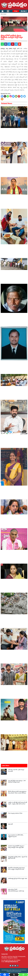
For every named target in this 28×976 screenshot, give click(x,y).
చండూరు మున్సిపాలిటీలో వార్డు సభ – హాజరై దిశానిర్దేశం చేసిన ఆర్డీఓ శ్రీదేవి (16, 846)
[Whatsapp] (7, 96)
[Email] (16, 96)
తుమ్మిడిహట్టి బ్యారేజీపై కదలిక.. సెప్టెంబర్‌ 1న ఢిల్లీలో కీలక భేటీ (17, 857)
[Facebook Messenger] (13, 96)
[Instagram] (26, 11)
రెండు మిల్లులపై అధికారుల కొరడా (15, 813)
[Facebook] (21, 11)
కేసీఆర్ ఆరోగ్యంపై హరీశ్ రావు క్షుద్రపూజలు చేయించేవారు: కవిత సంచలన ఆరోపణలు (17, 792)
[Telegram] (21, 96)
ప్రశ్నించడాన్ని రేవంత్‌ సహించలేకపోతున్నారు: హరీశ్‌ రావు (16, 890)
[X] (5, 96)
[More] (2, 99)
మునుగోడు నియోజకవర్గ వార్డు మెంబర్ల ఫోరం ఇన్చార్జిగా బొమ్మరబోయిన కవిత (16, 868)
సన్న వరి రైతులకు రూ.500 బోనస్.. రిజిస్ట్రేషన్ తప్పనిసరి (16, 836)
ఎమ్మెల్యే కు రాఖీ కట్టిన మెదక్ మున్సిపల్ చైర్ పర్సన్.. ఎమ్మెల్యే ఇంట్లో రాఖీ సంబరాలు (17, 803)
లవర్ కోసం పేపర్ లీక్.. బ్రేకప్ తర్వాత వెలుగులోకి (16, 770)
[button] (8, 11)
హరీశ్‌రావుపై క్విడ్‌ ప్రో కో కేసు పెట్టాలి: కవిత (17, 878)
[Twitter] (23, 11)
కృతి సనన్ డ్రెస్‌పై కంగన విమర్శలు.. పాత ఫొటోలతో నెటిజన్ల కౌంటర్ (17, 781)
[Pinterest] (19, 96)
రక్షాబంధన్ (10, 824)
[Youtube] (24, 11)
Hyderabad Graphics (18, 971)
